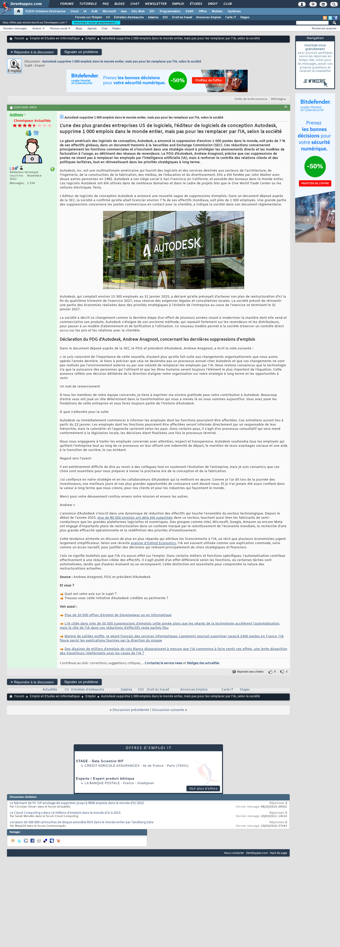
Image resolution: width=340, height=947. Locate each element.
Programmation (170, 11)
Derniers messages (15, 28)
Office (203, 11)
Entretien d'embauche (129, 17)
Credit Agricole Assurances (112, 765)
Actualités (50, 690)
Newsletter (155, 4)
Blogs (119, 4)
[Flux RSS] (325, 18)
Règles (116, 28)
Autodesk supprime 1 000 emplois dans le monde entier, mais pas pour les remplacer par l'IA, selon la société (121, 61)
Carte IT (230, 17)
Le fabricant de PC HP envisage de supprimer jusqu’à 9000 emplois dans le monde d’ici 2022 (77, 803)
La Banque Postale (102, 783)
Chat (134, 4)
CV (108, 17)
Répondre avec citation (250, 672)
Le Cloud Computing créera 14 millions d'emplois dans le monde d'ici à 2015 (65, 813)
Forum (19, 39)
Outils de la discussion (249, 99)
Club (227, 4)
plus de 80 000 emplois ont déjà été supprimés (135, 518)
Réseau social (58, 28)
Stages (244, 17)
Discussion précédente (131, 710)
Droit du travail (182, 17)
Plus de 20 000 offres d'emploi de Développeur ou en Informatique (117, 615)
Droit (212, 4)
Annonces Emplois (208, 17)
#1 (285, 107)
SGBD (189, 11)
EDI (152, 11)
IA (84, 11)
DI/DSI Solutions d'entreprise (45, 11)
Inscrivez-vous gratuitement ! (96, 22)
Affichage (277, 99)
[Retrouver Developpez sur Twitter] (330, 18)
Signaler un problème (81, 52)
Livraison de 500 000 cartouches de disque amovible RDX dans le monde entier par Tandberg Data (81, 822)
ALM (94, 11)
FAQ (105, 4)
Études (195, 4)
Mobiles (217, 11)
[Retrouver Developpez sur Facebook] (336, 18)
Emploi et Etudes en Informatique (55, 39)
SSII (165, 17)
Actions (36, 28)
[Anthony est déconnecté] (32, 151)
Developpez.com (257, 853)
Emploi (177, 4)
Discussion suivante (168, 710)
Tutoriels (88, 4)
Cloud (74, 11)
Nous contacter (234, 853)
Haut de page (278, 853)
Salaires (153, 17)
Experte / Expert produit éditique (105, 778)
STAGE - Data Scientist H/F (100, 761)
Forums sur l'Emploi (88, 17)
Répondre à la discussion (32, 52)
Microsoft (109, 11)
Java (123, 11)
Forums (66, 4)
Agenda (92, 28)
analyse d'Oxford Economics (153, 543)
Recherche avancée (324, 28)
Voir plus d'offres (203, 788)
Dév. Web (138, 11)
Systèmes (234, 11)
